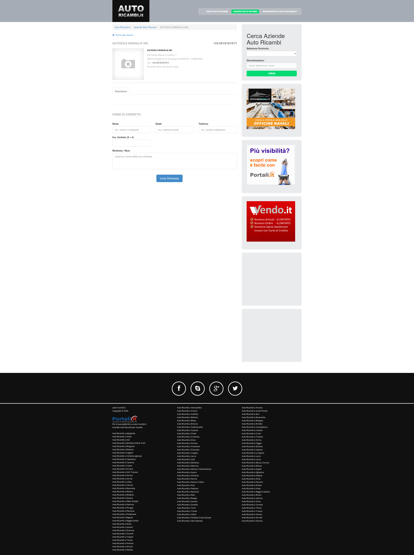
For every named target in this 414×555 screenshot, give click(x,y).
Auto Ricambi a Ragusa (122, 517)
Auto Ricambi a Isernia (122, 478)
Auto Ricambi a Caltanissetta (190, 427)
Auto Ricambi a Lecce (186, 456)
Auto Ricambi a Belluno (187, 417)
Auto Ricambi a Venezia (122, 543)
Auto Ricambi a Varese (252, 514)
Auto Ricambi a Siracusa (123, 530)
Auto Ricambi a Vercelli (252, 517)
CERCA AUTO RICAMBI (217, 11)
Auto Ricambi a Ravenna (188, 491)
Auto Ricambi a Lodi (186, 459)
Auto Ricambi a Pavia (251, 478)
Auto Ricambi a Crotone (252, 436)
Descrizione (121, 91)
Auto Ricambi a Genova (252, 446)
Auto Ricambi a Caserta (187, 430)
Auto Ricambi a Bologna (252, 420)
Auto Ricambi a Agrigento (123, 433)
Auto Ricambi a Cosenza (123, 462)
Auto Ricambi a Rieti (186, 495)
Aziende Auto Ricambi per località (127, 427)
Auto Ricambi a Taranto (252, 504)
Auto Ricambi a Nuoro (187, 472)
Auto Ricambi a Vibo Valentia (190, 520)
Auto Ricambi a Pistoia (252, 485)
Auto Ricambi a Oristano (188, 475)
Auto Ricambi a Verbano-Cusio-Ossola (194, 517)
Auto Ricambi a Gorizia (122, 475)
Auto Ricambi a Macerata (123, 488)
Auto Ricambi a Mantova (188, 462)
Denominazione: (256, 60)
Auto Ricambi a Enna (186, 440)
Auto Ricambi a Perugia (122, 507)
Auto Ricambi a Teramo (122, 533)
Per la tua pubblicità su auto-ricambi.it (129, 424)
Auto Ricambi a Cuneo (122, 465)
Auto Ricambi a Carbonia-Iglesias (127, 456)
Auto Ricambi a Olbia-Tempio (125, 501)
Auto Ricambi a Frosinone (188, 446)
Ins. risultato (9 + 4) (123, 137)
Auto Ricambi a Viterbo (122, 549)
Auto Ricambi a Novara (122, 498)
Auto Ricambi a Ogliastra (253, 472)
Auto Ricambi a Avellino (187, 414)
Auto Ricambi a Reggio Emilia (125, 520)
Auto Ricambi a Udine (186, 514)
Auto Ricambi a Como (251, 433)
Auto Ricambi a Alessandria (189, 407)
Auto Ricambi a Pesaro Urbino (190, 482)
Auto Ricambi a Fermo (251, 440)
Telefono (203, 123)
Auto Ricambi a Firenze (187, 443)
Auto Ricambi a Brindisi (252, 423)
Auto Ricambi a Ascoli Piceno (254, 410)
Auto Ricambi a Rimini (251, 495)
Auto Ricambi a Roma (121, 523)
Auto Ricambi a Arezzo (187, 410)
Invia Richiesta (169, 178)
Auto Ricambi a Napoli (251, 469)
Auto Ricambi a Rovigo (187, 498)
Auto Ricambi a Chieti (186, 433)
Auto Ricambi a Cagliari (122, 452)
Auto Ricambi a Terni (186, 507)
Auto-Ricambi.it (122, 27)
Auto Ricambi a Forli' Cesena (125, 472)
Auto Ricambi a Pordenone (124, 514)
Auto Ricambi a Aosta (121, 436)
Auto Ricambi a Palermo (123, 504)
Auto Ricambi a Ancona (252, 407)
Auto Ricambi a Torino (251, 507)
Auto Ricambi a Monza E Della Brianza (194, 469)
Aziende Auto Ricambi (145, 27)
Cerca (271, 73)
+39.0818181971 (225, 43)
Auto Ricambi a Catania (252, 430)
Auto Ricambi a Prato (251, 488)
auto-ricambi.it (118, 407)
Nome (115, 123)
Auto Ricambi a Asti (121, 439)
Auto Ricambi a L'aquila (187, 453)
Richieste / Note (121, 150)
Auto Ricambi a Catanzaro (124, 459)
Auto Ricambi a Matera (122, 491)
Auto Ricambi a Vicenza (252, 520)
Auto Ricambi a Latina (122, 481)
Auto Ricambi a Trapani (122, 536)
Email (159, 123)
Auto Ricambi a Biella (186, 420)
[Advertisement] (271, 277)
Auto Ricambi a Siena (251, 501)
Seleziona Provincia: (258, 48)
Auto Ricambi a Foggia (252, 443)
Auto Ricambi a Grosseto (188, 449)
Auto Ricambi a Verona (122, 546)
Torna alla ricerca (124, 35)
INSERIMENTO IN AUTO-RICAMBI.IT (280, 11)
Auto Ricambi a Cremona (188, 436)
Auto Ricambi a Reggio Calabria (256, 491)
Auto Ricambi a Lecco (251, 456)
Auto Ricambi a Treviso (252, 511)
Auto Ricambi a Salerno (252, 498)
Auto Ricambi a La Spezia (253, 453)
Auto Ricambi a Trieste (122, 540)
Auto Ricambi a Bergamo (123, 446)
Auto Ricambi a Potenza (187, 488)
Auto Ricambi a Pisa (186, 485)
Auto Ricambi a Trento (187, 511)
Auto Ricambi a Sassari (122, 527)
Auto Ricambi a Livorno (122, 485)
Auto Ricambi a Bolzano (123, 449)
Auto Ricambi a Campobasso (254, 427)
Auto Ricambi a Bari (250, 414)
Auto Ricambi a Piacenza (123, 511)
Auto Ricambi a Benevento (253, 417)
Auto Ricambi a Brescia (187, 423)
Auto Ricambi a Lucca (251, 459)
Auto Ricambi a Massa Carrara (255, 462)
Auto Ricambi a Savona (187, 501)
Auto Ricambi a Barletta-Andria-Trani (128, 443)
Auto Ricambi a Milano (252, 465)
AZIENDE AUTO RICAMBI (245, 11)
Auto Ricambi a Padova (252, 475)
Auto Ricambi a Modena (123, 494)
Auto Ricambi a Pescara (252, 482)
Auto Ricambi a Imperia (252, 449)
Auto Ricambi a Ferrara (122, 469)
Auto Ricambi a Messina (188, 465)
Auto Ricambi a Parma (187, 478)
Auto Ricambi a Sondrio (187, 504)
